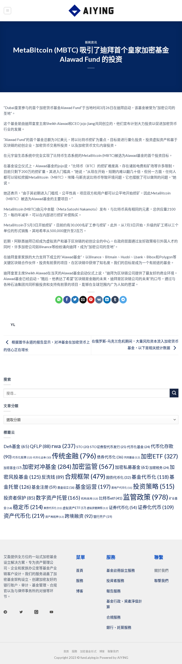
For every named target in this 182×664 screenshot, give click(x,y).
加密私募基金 (132, 467)
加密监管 (93, 466)
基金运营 (93, 487)
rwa (63, 446)
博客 (79, 591)
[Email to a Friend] (83, 299)
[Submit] (174, 393)
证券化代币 (156, 507)
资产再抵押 (54, 516)
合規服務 (113, 617)
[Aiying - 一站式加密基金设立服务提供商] (91, 10)
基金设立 (65, 487)
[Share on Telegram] (123, 299)
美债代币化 (53, 508)
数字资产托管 (58, 497)
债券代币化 (110, 457)
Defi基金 (16, 446)
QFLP (40, 446)
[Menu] (7, 10)
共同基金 (132, 457)
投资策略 (153, 486)
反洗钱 (52, 477)
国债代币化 (118, 477)
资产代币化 (24, 515)
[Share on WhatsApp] (59, 299)
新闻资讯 (91, 42)
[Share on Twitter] (75, 299)
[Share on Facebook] (67, 299)
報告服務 (113, 591)
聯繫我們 (161, 580)
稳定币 (28, 507)
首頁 (79, 570)
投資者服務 (115, 580)
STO (82, 447)
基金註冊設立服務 (120, 570)
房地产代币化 (121, 487)
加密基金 (13, 468)
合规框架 (85, 476)
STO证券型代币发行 (108, 447)
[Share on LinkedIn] (107, 299)
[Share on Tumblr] (115, 299)
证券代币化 (123, 507)
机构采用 (89, 498)
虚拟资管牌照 (97, 508)
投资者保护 (19, 498)
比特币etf (110, 498)
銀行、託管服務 (118, 627)
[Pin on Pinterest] (91, 299)
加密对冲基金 (46, 466)
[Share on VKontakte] (99, 299)
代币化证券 (42, 457)
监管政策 (145, 497)
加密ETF (159, 456)
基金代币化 (150, 477)
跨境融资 (79, 516)
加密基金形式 (88, 651)
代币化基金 (138, 447)
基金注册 (44, 487)
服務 (79, 580)
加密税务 (159, 468)
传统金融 (74, 456)
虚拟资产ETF (74, 508)
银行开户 (102, 517)
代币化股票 (22, 457)
